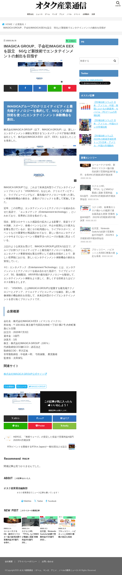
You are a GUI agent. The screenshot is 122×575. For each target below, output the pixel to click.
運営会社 (30, 14)
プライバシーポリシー (27, 561)
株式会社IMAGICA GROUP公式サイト (24, 374)
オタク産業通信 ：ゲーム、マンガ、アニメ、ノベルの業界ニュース (48, 570)
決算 (93, 14)
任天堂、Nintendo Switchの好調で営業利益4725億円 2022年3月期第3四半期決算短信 (97, 235)
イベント (77, 14)
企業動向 (86, 14)
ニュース (39, 14)
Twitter (40, 501)
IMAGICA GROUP (38, 387)
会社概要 (9, 561)
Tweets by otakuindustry (91, 80)
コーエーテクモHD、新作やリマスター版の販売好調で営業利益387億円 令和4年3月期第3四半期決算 (97, 171)
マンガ (54, 14)
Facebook (52, 501)
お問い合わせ (47, 561)
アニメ (61, 14)
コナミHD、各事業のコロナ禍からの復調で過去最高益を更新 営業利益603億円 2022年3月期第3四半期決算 (97, 214)
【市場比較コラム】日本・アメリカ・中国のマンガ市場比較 (106, 123)
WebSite (27, 501)
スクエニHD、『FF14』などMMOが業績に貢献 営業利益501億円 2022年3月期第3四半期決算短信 (97, 193)
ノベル (69, 14)
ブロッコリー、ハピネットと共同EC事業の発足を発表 (103, 252)
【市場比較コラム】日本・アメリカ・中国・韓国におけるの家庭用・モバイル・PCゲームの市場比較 (106, 109)
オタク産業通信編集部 (16, 488)
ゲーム (47, 14)
